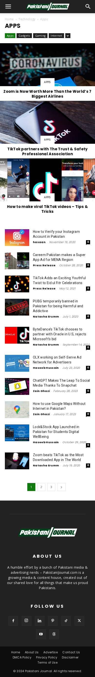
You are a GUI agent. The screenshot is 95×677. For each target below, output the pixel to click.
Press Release (44, 265)
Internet (56, 35)
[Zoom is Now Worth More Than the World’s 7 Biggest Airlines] (47, 71)
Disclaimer (70, 657)
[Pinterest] (53, 621)
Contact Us (71, 652)
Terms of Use (47, 662)
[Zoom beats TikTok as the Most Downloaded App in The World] (17, 460)
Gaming (40, 35)
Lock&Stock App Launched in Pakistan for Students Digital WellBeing (56, 432)
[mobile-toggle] (8, 6)
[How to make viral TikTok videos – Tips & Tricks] (47, 186)
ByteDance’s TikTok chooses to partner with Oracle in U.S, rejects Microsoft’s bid (59, 334)
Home (9, 19)
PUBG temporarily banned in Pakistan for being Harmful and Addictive (58, 306)
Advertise (50, 652)
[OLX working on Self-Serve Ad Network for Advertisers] (17, 363)
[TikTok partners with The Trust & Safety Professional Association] (47, 129)
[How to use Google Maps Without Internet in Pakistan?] (17, 409)
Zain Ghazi (41, 391)
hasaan (39, 242)
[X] (79, 621)
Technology (27, 19)
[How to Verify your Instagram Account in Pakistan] (17, 237)
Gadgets (24, 35)
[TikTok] (66, 621)
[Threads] (54, 634)
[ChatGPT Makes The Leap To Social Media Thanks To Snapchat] (17, 386)
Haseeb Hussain (46, 368)
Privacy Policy (46, 657)
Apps (10, 35)
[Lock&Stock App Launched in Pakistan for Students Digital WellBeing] (17, 432)
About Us (32, 652)
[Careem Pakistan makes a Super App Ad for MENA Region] (17, 260)
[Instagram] (26, 621)
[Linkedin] (40, 621)
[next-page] (61, 487)
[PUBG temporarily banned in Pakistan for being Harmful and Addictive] (17, 307)
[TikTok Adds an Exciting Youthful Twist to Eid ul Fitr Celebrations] (17, 284)
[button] (88, 6)
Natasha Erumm (46, 316)
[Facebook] (13, 621)
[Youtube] (41, 634)
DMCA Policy (22, 657)
